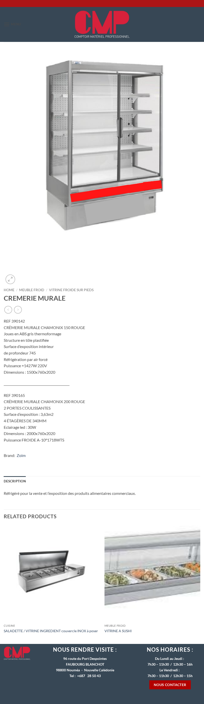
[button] (12, 24)
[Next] (200, 584)
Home (9, 290)
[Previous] (4, 584)
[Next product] (8, 310)
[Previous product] (18, 310)
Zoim (21, 455)
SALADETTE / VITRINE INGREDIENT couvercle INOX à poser (51, 631)
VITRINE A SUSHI (118, 631)
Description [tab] (15, 481)
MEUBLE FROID (31, 290)
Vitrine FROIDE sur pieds (71, 290)
